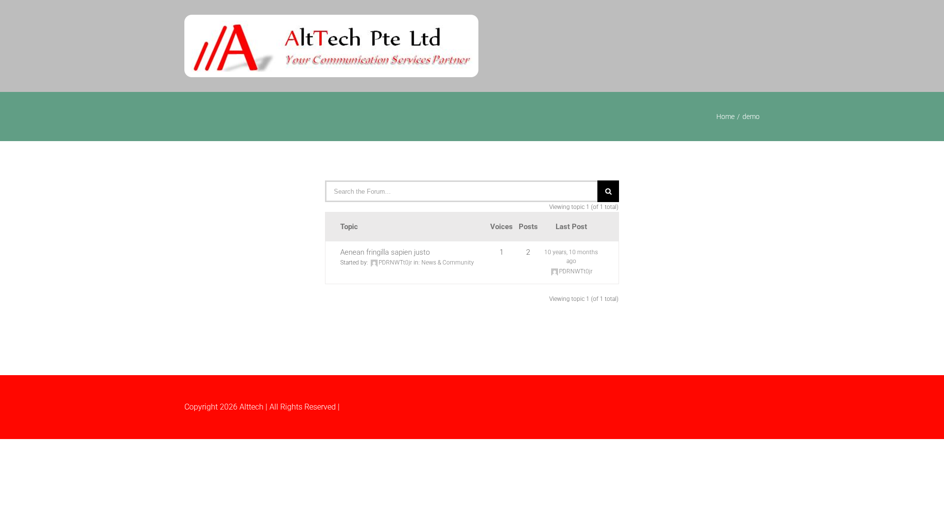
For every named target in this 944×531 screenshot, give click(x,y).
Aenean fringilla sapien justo (385, 252)
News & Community (447, 262)
